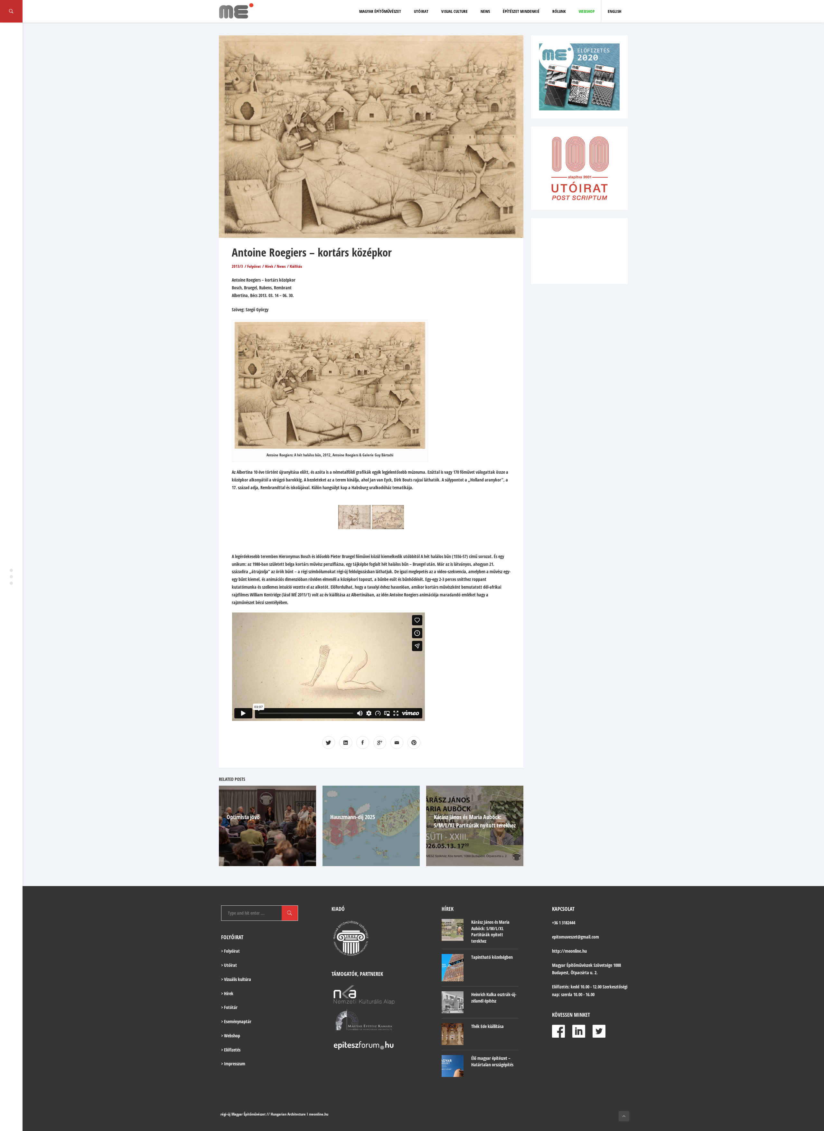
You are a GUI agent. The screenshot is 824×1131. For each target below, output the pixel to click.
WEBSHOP (587, 11)
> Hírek (227, 993)
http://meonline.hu (569, 951)
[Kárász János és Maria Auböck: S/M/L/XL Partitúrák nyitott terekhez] (453, 930)
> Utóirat (229, 965)
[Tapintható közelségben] (453, 967)
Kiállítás (296, 266)
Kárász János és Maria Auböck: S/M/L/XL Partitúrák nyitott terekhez (490, 931)
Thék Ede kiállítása (487, 1026)
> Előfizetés (230, 1050)
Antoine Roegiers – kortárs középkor (312, 252)
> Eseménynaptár (236, 1021)
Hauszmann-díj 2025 (352, 817)
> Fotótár (229, 1007)
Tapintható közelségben (492, 957)
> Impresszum (233, 1064)
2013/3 (237, 266)
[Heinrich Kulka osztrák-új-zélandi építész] (453, 1002)
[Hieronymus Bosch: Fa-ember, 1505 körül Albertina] (354, 517)
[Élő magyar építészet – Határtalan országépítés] (453, 1066)
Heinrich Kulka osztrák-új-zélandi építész (493, 997)
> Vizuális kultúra (236, 979)
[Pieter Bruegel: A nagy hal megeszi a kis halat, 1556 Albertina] (388, 517)
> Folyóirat (230, 951)
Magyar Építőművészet (380, 11)
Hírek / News (275, 266)
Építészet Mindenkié (521, 11)
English (614, 11)
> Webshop (230, 1036)
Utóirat (421, 11)
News (485, 11)
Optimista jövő (243, 817)
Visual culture (454, 11)
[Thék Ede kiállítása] (453, 1034)
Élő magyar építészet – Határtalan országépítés (492, 1061)
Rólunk (559, 11)
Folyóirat (254, 266)
